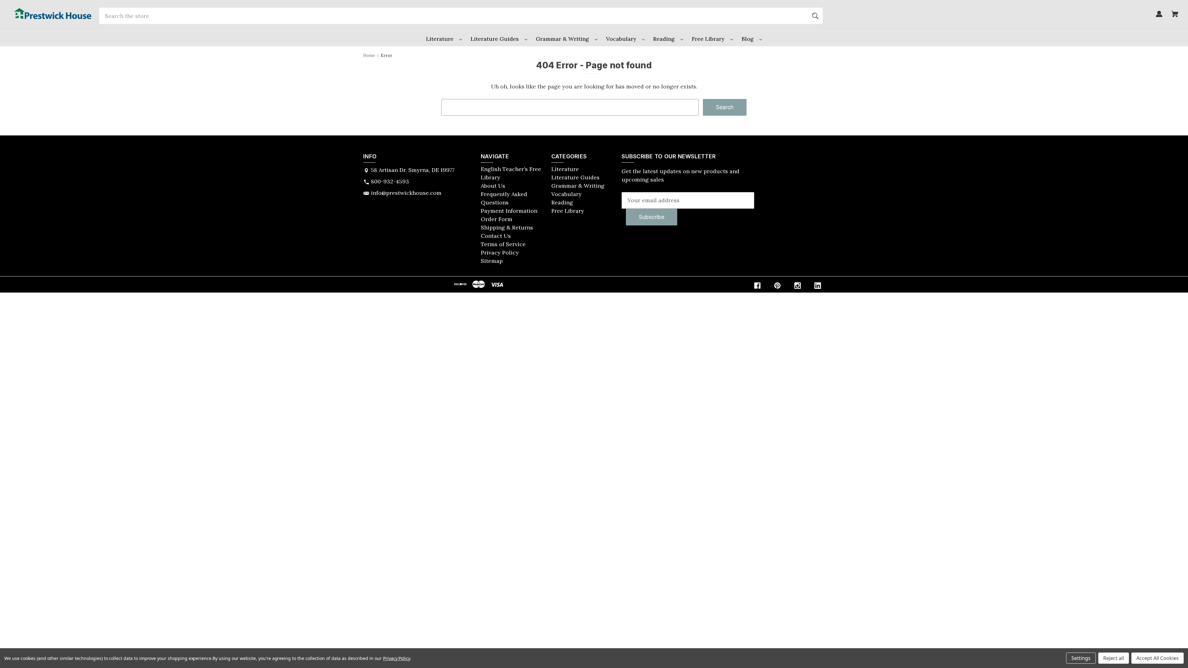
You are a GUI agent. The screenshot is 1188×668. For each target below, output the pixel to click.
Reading (664, 38)
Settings (1081, 658)
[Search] (815, 15)
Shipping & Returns (507, 227)
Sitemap (492, 260)
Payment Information (509, 210)
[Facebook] (757, 285)
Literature (440, 38)
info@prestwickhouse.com (406, 192)
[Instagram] (797, 285)
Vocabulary (622, 38)
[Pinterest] (777, 285)
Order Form (496, 219)
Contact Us (496, 235)
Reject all (1113, 658)
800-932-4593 (390, 181)
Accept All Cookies (1157, 658)
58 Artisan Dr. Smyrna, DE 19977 (412, 169)
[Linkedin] (817, 285)
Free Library (709, 38)
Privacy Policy (500, 252)
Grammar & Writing (563, 38)
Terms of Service (503, 244)
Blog (748, 38)
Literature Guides (495, 38)
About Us (493, 185)
